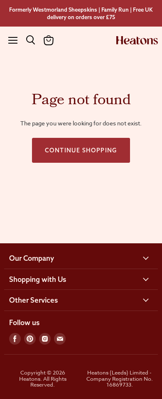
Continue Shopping (81, 150)
